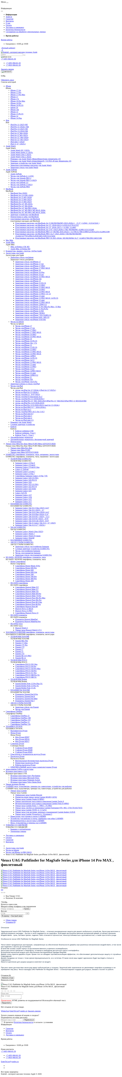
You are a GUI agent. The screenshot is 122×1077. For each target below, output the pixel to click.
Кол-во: (4, 911)
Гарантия (9, 19)
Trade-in (9, 17)
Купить (26, 909)
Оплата (9, 25)
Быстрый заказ (16, 916)
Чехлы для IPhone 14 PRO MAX (19, 852)
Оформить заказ (7, 80)
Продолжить (6, 1003)
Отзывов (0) (10, 922)
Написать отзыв (7, 978)
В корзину (5, 916)
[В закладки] (2, 892)
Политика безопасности (15, 30)
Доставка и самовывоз (15, 27)
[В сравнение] (4, 892)
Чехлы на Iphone (12, 850)
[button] (6, 40)
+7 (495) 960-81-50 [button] (8, 1051)
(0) (2, 890)
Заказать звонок (7, 69)
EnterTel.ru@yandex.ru (10, 1062)
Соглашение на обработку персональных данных (26, 32)
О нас (8, 23)
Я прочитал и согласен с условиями (28, 1022)
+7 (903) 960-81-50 (13, 65)
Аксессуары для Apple (15, 848)
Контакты (10, 21)
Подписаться (29, 1020)
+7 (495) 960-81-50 (13, 63)
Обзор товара (11, 920)
